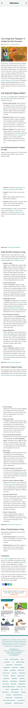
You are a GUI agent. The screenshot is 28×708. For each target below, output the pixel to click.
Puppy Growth (9, 697)
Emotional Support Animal (9, 686)
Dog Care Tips (6, 673)
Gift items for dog (21, 686)
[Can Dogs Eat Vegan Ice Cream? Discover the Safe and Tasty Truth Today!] (21, 622)
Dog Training (6, 683)
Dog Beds (22, 667)
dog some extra (20, 212)
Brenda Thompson (5, 44)
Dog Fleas (6, 675)
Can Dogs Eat (7, 662)
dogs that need (7, 335)
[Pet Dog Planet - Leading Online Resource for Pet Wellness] (14, 3)
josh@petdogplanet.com (15, 653)
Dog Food (13, 675)
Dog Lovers (5, 681)
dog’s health (4, 258)
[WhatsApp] (11, 584)
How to (7, 689)
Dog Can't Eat (21, 670)
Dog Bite (6, 670)
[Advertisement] (14, 22)
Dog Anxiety (15, 667)
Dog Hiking (21, 678)
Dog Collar (14, 673)
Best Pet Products (14, 659)
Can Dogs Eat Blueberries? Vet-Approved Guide (5, 628)
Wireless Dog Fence (18, 703)
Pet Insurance (5, 692)
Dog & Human (9, 664)
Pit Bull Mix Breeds (17, 694)
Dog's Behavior (18, 664)
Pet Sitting (23, 692)
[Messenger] (8, 584)
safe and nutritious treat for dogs (9, 80)
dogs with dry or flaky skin (17, 308)
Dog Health (14, 678)
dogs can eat (7, 96)
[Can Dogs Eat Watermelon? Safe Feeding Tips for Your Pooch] (21, 606)
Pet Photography (15, 692)
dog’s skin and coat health (20, 302)
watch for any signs (19, 135)
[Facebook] (3, 584)
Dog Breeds (13, 670)
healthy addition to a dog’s (12, 210)
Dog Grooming (21, 675)
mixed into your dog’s (10, 484)
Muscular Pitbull (15, 689)
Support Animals (18, 697)
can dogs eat (6, 558)
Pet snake (8, 694)
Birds (22, 659)
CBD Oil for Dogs (20, 662)
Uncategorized (8, 703)
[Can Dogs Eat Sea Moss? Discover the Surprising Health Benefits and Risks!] (7, 606)
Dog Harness (7, 678)
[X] (6, 584)
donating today (14, 594)
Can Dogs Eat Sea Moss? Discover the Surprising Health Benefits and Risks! (7, 613)
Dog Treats (13, 683)
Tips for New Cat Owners (9, 700)
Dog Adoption (6, 667)
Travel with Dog (21, 700)
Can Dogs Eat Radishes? (14, 247)
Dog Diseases (22, 673)
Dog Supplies (22, 681)
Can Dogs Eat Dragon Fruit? (15, 524)
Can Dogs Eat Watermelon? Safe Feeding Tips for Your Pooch (20, 613)
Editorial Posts (21, 683)
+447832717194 (15, 655)
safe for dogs (14, 105)
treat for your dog (21, 472)
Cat (13, 662)
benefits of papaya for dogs (17, 260)
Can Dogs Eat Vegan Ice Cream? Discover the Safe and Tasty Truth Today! (21, 628)
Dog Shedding (13, 681)
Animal (6, 659)
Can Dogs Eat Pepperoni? (14, 362)
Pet (22, 689)
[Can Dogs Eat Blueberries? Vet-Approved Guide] (7, 622)
